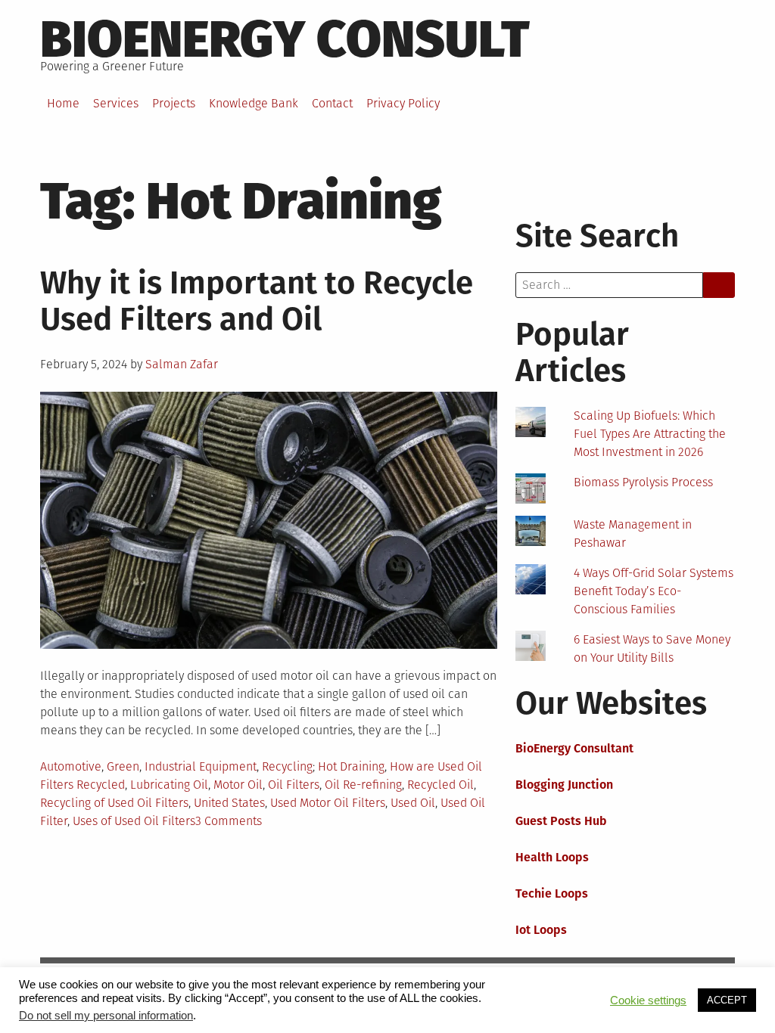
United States (229, 803)
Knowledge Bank (253, 103)
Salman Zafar (181, 364)
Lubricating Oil (169, 784)
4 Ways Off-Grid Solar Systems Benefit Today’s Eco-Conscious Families (653, 591)
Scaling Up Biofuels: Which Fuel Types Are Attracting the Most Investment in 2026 (650, 433)
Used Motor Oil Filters (327, 803)
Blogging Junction (564, 784)
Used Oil (413, 803)
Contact (332, 103)
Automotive (70, 766)
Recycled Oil (440, 784)
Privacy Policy (403, 103)
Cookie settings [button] (648, 1000)
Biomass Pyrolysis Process (643, 482)
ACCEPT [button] (727, 1000)
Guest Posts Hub (561, 821)
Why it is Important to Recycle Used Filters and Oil (256, 301)
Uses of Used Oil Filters (134, 821)
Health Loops (552, 857)
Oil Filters (293, 784)
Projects (173, 103)
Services (116, 103)
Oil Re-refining (363, 784)
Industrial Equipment (201, 766)
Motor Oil (238, 784)
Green (123, 766)
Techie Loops (551, 893)
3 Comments (228, 821)
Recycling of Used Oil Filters (114, 803)
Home (63, 103)
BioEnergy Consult (285, 39)
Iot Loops (541, 930)
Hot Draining (351, 766)
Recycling (287, 766)
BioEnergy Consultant (574, 748)
